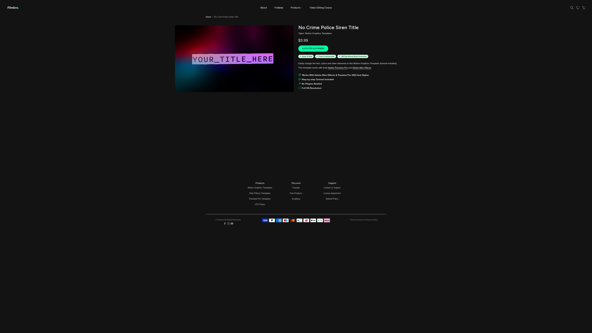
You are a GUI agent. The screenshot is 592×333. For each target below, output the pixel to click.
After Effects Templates (260, 193)
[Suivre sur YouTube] (231, 223)
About (263, 7)
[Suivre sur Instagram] (228, 223)
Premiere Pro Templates (260, 199)
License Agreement (332, 193)
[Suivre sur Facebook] (224, 223)
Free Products (296, 193)
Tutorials (296, 188)
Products (295, 7)
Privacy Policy (372, 220)
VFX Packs (260, 204)
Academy (296, 199)
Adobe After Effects (361, 67)
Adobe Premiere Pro (338, 67)
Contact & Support (332, 188)
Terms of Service (357, 220)
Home (208, 17)
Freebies (278, 7)
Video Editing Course (321, 7)
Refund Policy (332, 199)
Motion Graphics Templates (318, 33)
